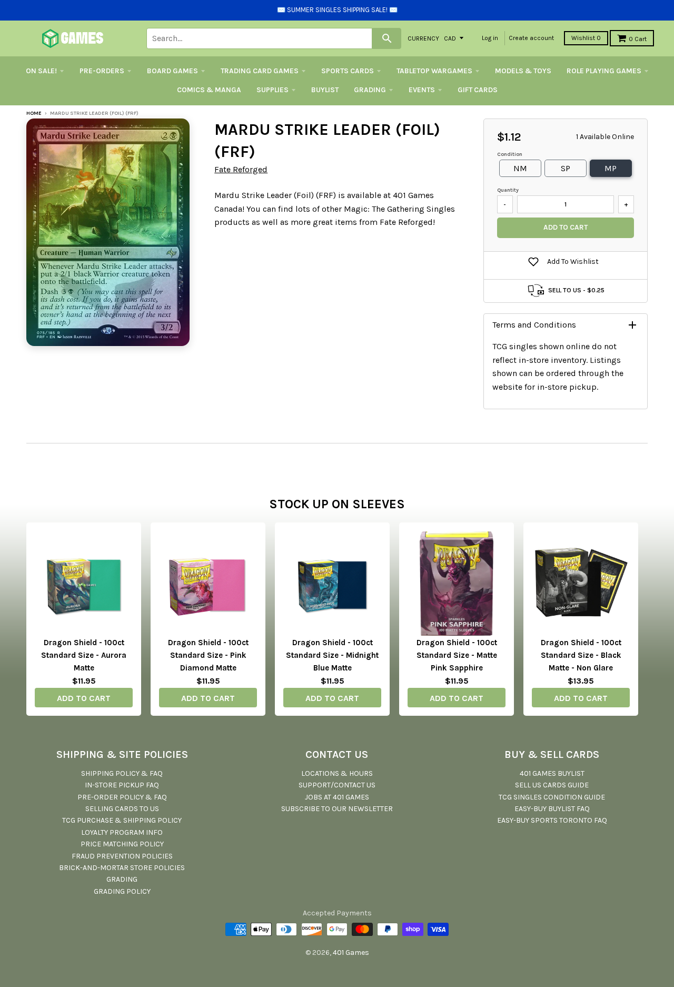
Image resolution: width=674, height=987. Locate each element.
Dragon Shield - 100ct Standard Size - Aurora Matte (83, 655)
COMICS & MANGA (209, 89)
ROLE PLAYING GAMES (604, 70)
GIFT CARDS (478, 89)
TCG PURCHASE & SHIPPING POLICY (122, 820)
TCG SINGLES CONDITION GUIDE (552, 797)
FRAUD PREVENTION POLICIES (122, 856)
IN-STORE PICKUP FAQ (122, 785)
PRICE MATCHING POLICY (122, 844)
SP (565, 168)
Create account (531, 38)
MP (610, 168)
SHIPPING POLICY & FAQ (122, 773)
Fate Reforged (240, 169)
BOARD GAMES (172, 70)
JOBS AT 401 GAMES (337, 797)
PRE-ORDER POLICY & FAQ (122, 797)
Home (34, 113)
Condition (509, 154)
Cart (638, 39)
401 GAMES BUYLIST (552, 773)
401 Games (351, 952)
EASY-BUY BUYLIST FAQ (552, 808)
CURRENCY (423, 38)
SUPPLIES (272, 89)
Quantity (508, 190)
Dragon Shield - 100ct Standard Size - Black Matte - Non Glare (581, 655)
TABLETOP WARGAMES (434, 70)
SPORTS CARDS (347, 70)
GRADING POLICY (122, 891)
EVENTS (422, 89)
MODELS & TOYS (523, 70)
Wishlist (586, 38)
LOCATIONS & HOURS (337, 773)
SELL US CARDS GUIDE (552, 785)
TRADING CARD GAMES (260, 70)
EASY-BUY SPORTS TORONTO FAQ (552, 820)
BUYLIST (325, 89)
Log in (490, 38)
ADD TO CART (84, 698)
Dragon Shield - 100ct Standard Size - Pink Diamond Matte (208, 655)
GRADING (370, 89)
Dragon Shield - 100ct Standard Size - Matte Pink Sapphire (457, 655)
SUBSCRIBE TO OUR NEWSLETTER (337, 808)
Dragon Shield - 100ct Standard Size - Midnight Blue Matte (332, 655)
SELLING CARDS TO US (122, 808)
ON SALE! (41, 70)
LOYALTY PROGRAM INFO (122, 832)
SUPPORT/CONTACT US (337, 785)
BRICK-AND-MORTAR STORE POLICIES (122, 867)
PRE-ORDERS (102, 70)
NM (520, 168)
